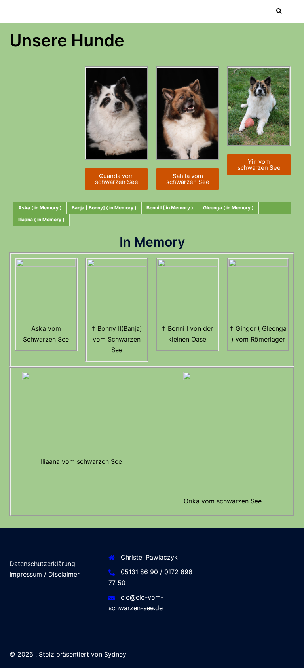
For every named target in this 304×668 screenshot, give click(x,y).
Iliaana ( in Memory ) (41, 219)
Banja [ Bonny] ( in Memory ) (104, 208)
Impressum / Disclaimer (45, 574)
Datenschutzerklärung (42, 563)
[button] (279, 11)
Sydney (115, 654)
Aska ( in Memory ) (40, 208)
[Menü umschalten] (295, 11)
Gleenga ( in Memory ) (228, 208)
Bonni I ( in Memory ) (169, 208)
